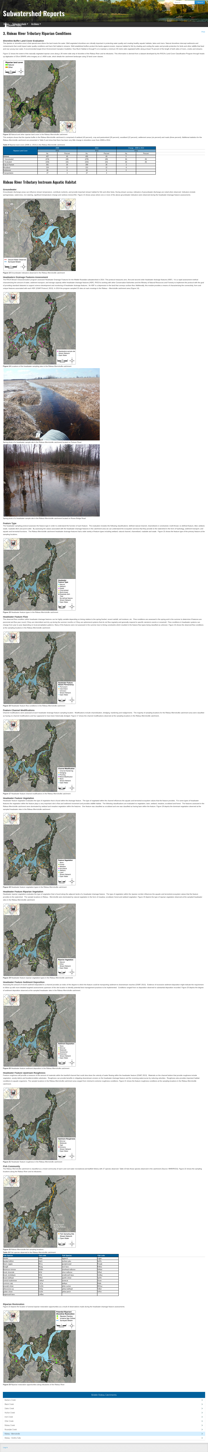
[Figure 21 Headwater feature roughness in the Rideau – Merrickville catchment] (39, 1124)
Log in (5, 1447)
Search (200, 2)
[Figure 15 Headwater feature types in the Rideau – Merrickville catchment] (39, 574)
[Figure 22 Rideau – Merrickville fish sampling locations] (39, 1211)
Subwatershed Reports (34, 13)
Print (203, 32)
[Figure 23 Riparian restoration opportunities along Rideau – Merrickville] (39, 1346)
